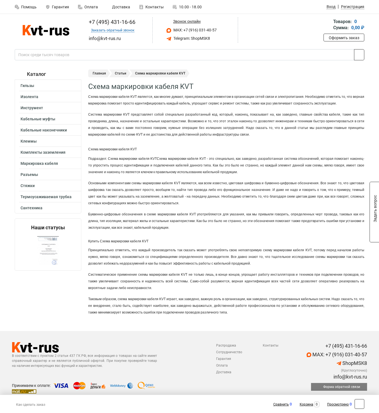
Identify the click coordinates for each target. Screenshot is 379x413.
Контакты (154, 7)
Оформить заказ (344, 38)
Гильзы (27, 85)
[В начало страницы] (359, 404)
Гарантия (60, 7)
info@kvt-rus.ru (349, 377)
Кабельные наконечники (44, 130)
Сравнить (281, 404)
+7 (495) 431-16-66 (111, 22)
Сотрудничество (229, 352)
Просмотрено (338, 404)
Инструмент (32, 108)
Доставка (120, 7)
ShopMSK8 (354, 363)
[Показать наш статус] (48, 250)
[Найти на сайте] (359, 54)
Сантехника (31, 208)
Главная (99, 73)
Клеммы (29, 141)
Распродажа (226, 345)
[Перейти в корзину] (327, 25)
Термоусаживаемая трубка (46, 197)
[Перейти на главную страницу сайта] (46, 30)
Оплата (91, 7)
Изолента (29, 96)
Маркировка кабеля (39, 163)
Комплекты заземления (43, 152)
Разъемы (29, 174)
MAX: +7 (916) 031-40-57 (195, 30)
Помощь (29, 7)
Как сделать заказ (30, 405)
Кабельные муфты (38, 119)
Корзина (306, 404)
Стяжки (28, 185)
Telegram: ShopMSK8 (191, 38)
